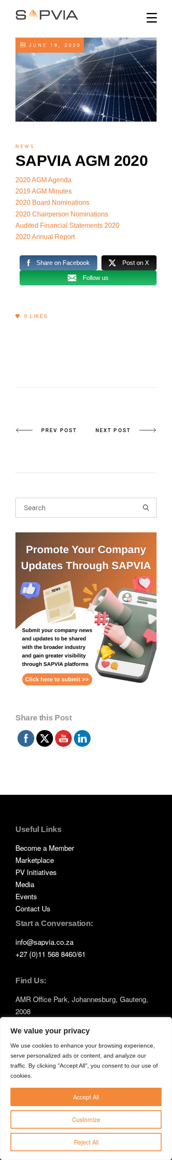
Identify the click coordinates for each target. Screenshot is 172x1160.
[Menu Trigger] (151, 17)
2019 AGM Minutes (43, 191)
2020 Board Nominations (52, 202)
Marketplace (34, 860)
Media (24, 884)
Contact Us (33, 908)
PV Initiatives (36, 872)
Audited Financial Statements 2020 (67, 225)
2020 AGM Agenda (43, 179)
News (25, 146)
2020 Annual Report (45, 236)
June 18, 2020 (53, 45)
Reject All (86, 1142)
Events (26, 896)
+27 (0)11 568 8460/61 (50, 954)
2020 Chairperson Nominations (61, 214)
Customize (86, 1119)
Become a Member (44, 847)
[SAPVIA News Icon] (86, 620)
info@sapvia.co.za (44, 941)
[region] (86, 1088)
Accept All (86, 1097)
